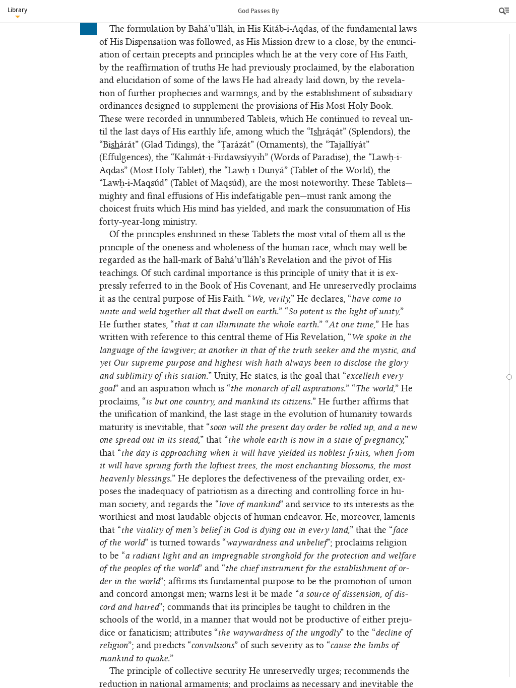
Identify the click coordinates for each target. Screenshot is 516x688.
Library (17, 10)
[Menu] (505, 11)
